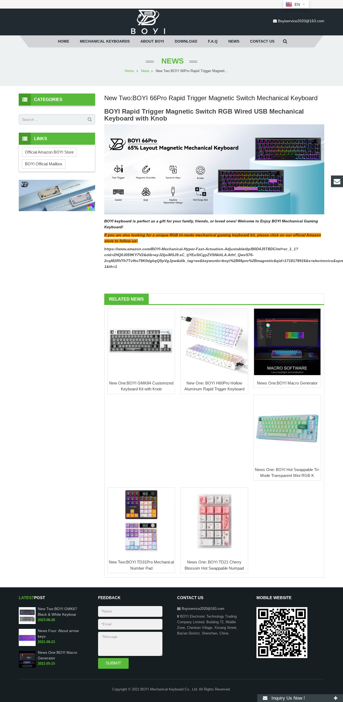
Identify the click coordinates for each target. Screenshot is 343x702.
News (171, 61)
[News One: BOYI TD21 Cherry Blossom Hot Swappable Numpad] (214, 521)
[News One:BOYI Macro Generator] (287, 342)
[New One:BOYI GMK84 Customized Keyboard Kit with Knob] (141, 342)
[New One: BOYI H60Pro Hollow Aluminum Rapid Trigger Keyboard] (214, 342)
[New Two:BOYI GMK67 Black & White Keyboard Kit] (27, 623)
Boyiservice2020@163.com (301, 21)
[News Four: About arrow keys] (27, 645)
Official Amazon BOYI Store (49, 152)
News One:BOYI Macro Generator (287, 383)
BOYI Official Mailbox (43, 164)
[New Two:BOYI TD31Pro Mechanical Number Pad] (141, 521)
